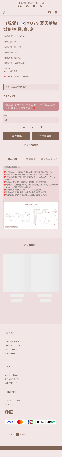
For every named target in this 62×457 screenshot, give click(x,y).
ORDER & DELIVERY (13, 345)
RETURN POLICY (11, 353)
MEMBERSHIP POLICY (13, 341)
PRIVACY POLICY (11, 349)
